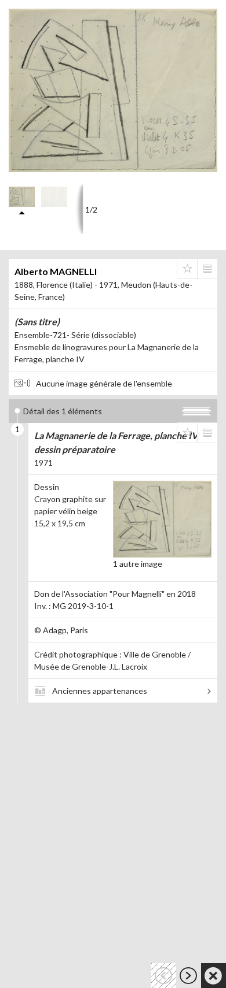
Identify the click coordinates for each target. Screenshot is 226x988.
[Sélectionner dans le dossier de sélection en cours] (187, 268)
